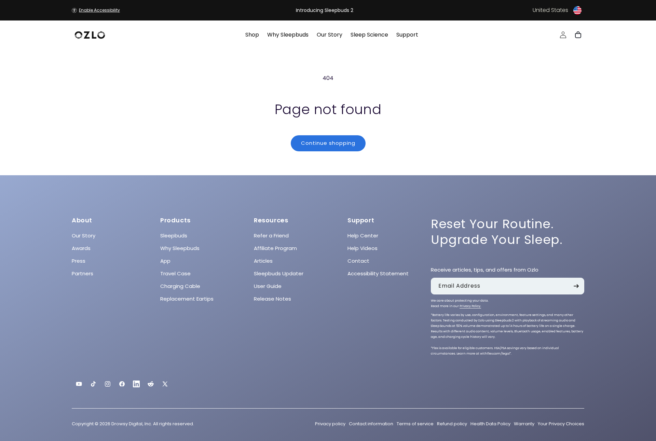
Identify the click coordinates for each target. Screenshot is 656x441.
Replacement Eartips (187, 298)
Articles (263, 260)
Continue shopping (328, 143)
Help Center (362, 235)
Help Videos (362, 248)
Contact (358, 260)
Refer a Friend (271, 235)
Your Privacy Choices (561, 424)
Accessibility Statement (378, 273)
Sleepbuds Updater (278, 273)
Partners (82, 273)
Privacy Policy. (470, 306)
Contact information (371, 424)
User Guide (268, 286)
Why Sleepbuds (180, 248)
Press (78, 260)
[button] (497, 10)
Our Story (83, 235)
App (165, 260)
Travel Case (175, 273)
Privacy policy (330, 424)
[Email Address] (576, 286)
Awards (81, 248)
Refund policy (452, 424)
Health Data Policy (490, 424)
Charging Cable (180, 286)
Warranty (524, 424)
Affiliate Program (275, 248)
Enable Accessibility (99, 10)
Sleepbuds (173, 235)
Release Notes (272, 298)
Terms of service (415, 424)
